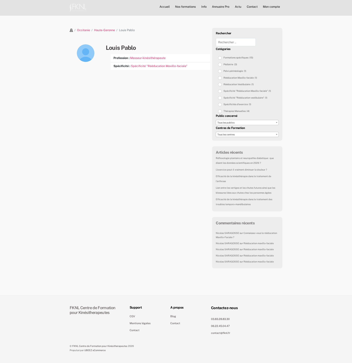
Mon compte (271, 6)
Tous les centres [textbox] (226, 134)
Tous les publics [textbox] (225, 122)
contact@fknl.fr (220, 332)
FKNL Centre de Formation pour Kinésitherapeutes (99, 346)
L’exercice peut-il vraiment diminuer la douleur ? (241, 169)
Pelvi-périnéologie (234, 71)
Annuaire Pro (220, 6)
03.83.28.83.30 (220, 319)
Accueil (165, 6)
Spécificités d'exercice (237, 104)
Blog (173, 316)
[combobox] (247, 122)
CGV (132, 316)
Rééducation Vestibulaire (238, 84)
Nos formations (185, 6)
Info (204, 6)
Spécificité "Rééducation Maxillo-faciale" (159, 66)
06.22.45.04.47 (220, 325)
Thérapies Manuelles (236, 111)
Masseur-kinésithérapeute (148, 58)
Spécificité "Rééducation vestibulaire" (245, 97)
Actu (238, 6)
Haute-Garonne (104, 30)
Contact (252, 6)
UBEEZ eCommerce (95, 350)
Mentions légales (140, 323)
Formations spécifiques (238, 57)
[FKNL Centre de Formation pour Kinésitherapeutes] (78, 7)
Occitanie (83, 30)
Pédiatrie (230, 64)
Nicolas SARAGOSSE (227, 233)
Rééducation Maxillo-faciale (240, 77)
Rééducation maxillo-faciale (258, 243)
